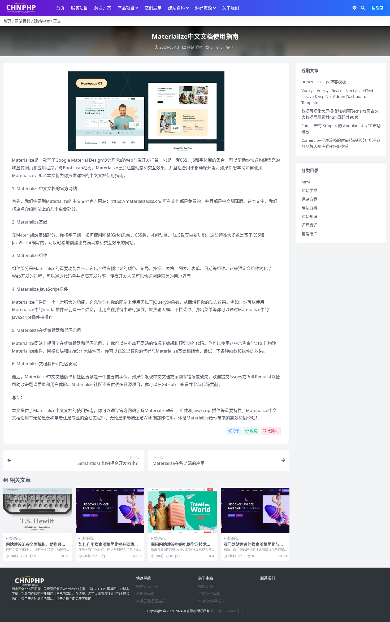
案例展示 (153, 8)
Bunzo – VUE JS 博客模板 (323, 81)
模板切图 (205, 586)
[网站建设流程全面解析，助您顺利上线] (37, 510)
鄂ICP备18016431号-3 (226, 611)
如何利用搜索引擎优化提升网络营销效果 (108, 547)
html (305, 182)
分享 (235, 431)
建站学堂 (42, 21)
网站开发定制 (147, 586)
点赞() (272, 431)
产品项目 (126, 8)
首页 (60, 8)
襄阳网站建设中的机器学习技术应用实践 (181, 547)
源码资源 (203, 8)
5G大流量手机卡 (211, 600)
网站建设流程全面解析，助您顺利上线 (36, 547)
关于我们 (230, 8)
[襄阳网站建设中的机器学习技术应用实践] (182, 510)
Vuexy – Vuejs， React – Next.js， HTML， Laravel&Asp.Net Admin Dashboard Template (339, 96)
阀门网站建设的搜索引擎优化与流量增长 (253, 547)
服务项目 (79, 8)
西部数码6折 (146, 593)
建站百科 (176, 8)
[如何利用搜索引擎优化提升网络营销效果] (110, 510)
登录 (379, 8)
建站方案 (309, 199)
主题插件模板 (209, 593)
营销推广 (309, 233)
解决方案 (102, 8)
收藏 (253, 431)
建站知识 (309, 216)
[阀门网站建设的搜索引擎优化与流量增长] (255, 510)
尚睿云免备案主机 (151, 600)
